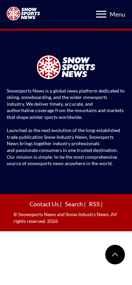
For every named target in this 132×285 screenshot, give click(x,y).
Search (74, 204)
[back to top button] (115, 254)
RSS (95, 204)
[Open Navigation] (101, 14)
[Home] (66, 68)
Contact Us (44, 204)
